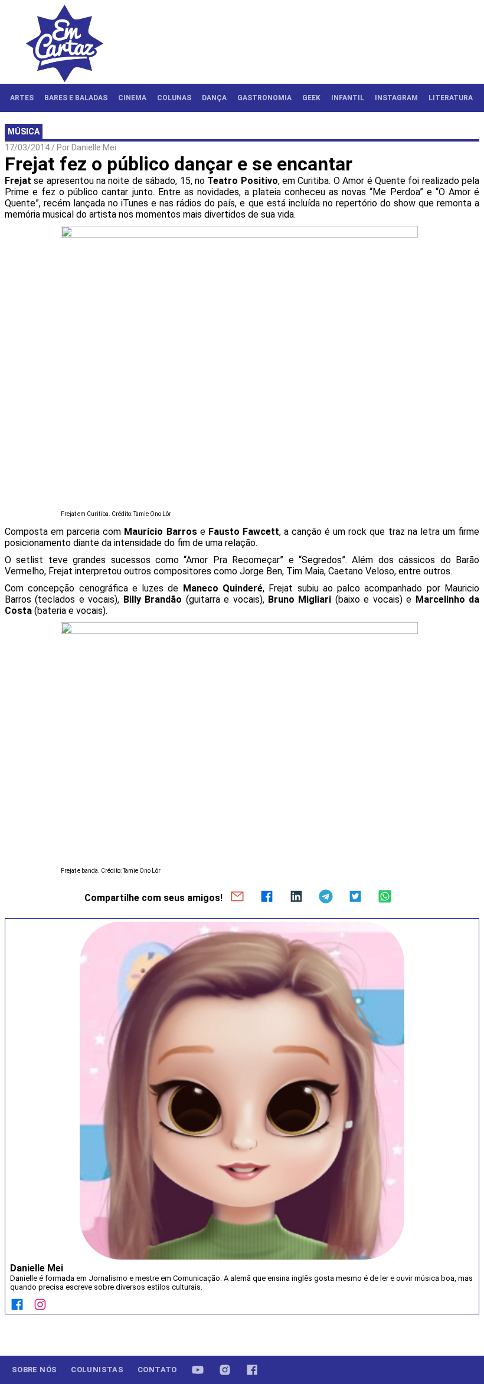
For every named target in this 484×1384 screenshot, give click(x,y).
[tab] (22, 98)
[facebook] (267, 897)
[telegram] (326, 897)
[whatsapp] (385, 897)
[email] (237, 897)
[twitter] (355, 897)
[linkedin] (296, 897)
